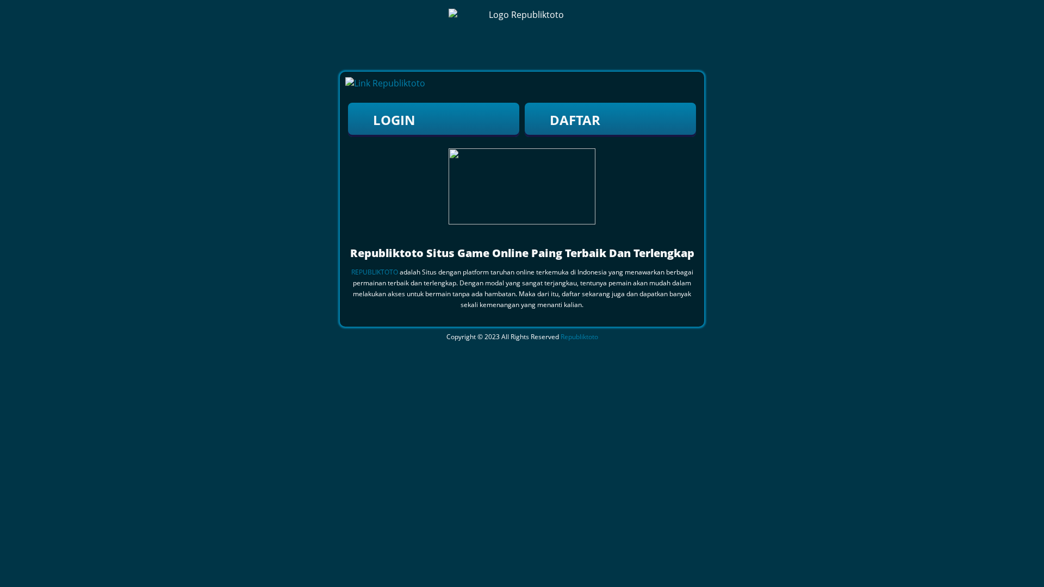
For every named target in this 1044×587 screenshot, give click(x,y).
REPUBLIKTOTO (374, 272)
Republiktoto (579, 336)
